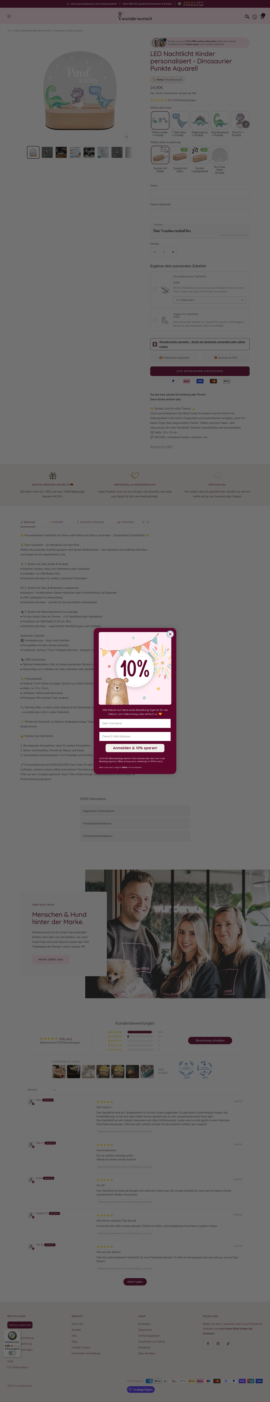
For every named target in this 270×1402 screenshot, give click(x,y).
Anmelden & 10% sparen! (135, 748)
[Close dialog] (170, 634)
